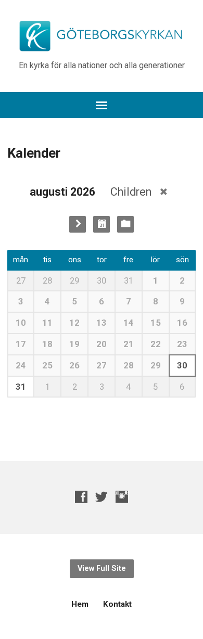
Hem (79, 604)
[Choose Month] (101, 224)
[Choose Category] (125, 224)
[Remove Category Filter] (163, 191)
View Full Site (102, 568)
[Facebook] (81, 497)
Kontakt (117, 604)
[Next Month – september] (77, 224)
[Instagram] (122, 497)
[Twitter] (101, 497)
